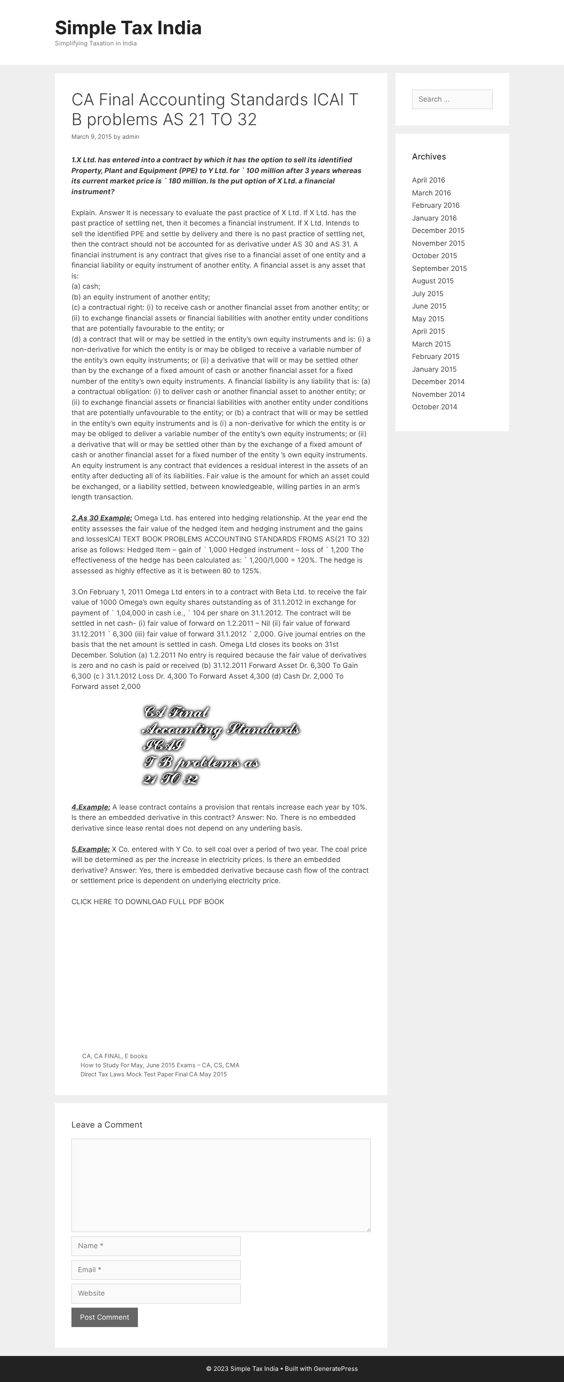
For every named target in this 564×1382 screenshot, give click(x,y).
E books (136, 1055)
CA (86, 1055)
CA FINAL (107, 1055)
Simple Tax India (128, 27)
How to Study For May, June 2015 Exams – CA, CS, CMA (160, 1065)
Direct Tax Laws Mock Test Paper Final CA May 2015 (154, 1074)
